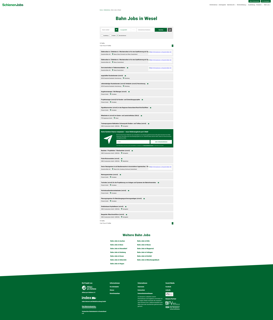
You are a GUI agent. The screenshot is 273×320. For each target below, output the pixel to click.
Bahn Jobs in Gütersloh (118, 260)
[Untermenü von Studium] (262, 4)
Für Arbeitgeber (266, 1)
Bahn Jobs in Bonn (116, 245)
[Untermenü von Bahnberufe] (235, 4)
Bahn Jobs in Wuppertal (145, 248)
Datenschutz (141, 290)
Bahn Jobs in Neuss (144, 245)
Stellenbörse (107, 10)
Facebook (168, 286)
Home (101, 10)
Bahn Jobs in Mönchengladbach (148, 260)
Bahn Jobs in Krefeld (144, 256)
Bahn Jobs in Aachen (117, 241)
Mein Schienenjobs (254, 1)
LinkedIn (168, 290)
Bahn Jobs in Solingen (145, 252)
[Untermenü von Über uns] (270, 4)
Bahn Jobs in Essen (117, 256)
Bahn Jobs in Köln (143, 241)
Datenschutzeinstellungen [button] (145, 293)
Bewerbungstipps (115, 293)
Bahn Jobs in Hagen (117, 264)
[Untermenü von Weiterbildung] (246, 4)
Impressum (141, 286)
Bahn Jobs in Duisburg (118, 252)
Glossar (112, 290)
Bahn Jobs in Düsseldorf (118, 248)
